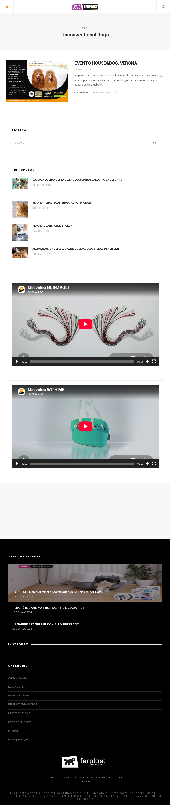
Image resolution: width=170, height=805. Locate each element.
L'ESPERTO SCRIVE (19, 713)
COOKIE (118, 777)
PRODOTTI (14, 731)
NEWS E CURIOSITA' (19, 722)
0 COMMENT (83, 93)
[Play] (17, 361)
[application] (85, 324)
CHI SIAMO (65, 777)
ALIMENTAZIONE (17, 677)
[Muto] (147, 361)
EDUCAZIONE (16, 686)
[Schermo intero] (154, 361)
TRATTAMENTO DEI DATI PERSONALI (92, 777)
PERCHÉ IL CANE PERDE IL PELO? (52, 225)
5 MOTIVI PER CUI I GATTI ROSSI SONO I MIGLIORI (61, 202)
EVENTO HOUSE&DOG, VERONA (105, 63)
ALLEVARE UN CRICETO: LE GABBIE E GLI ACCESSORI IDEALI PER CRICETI (75, 248)
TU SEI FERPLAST (18, 740)
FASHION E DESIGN (18, 695)
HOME (53, 777)
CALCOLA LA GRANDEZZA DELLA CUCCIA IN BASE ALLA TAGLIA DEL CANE (77, 179)
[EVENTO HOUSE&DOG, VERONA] (37, 81)
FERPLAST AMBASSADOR (22, 704)
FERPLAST (86, 782)
